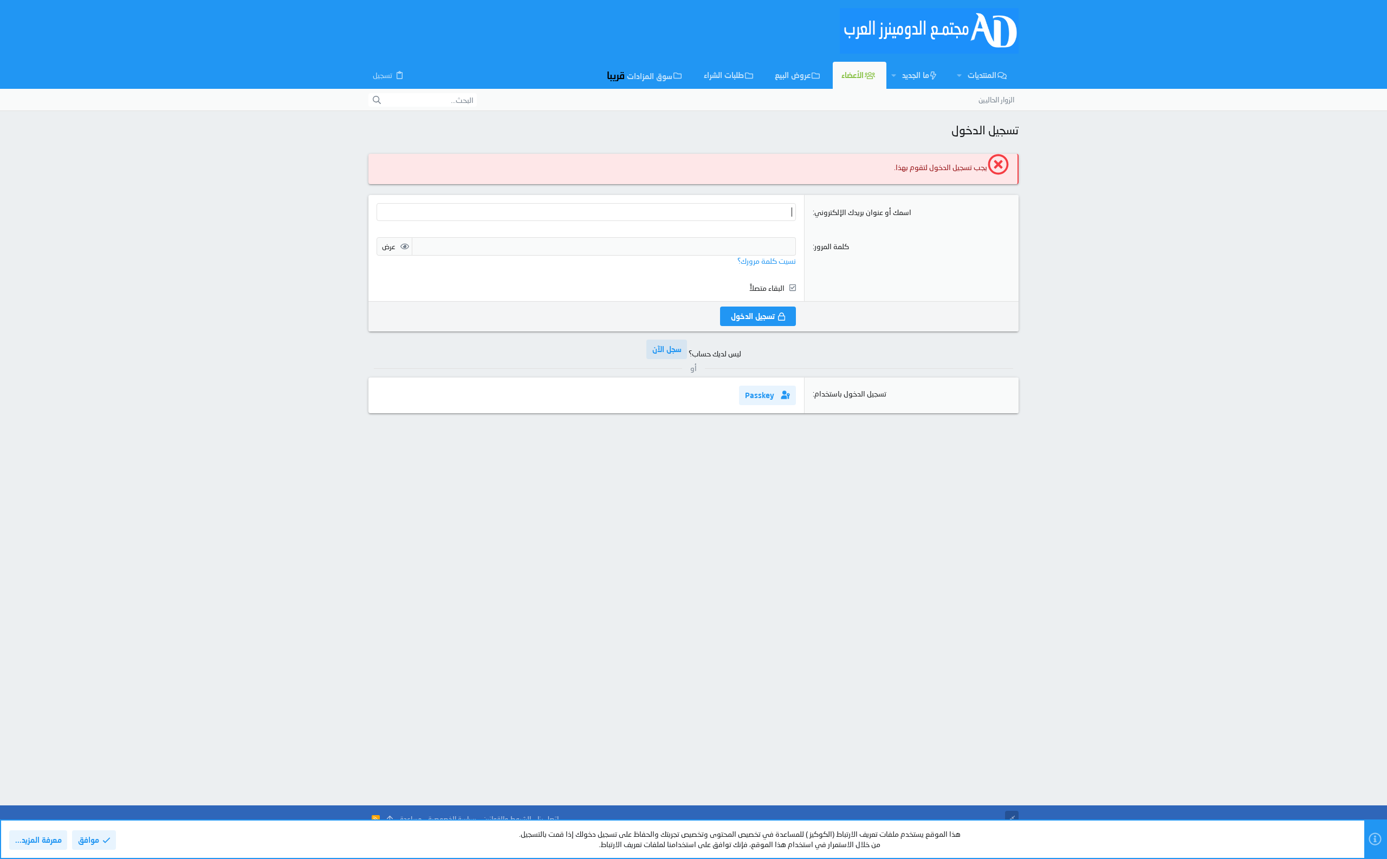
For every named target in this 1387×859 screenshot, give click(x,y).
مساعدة (411, 819)
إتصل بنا (548, 819)
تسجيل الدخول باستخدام (850, 393)
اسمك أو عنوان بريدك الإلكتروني (862, 212)
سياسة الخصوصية (452, 819)
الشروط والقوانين (507, 819)
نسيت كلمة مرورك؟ (766, 260)
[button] (958, 75)
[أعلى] (390, 819)
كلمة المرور (831, 246)
